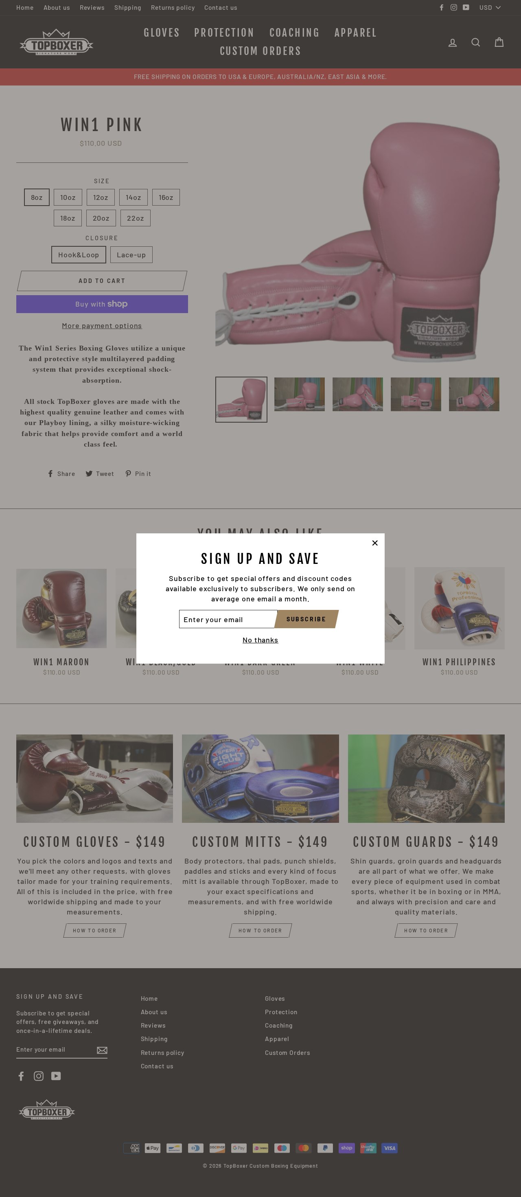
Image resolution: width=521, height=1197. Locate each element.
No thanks (260, 639)
